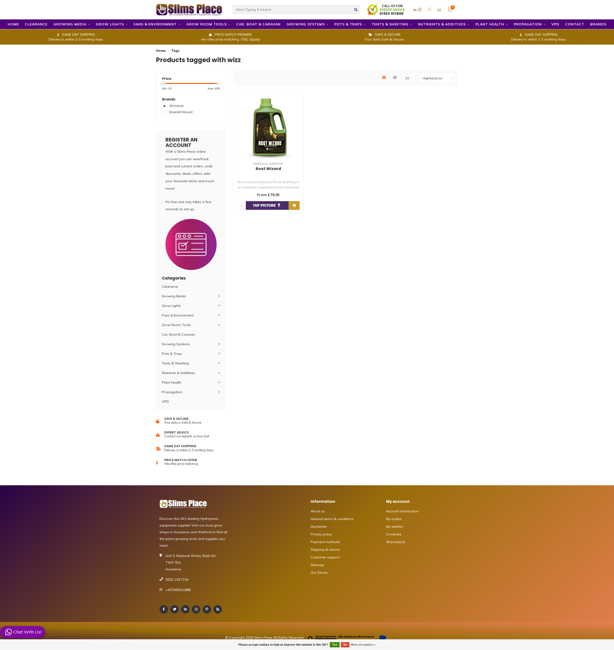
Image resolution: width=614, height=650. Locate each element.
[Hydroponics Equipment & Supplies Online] (189, 9)
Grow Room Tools (206, 24)
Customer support (325, 557)
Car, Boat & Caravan (258, 24)
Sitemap (317, 565)
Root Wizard (268, 168)
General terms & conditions (332, 519)
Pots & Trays (348, 24)
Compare (393, 534)
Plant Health (489, 24)
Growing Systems (306, 24)
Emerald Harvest (181, 112)
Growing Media (69, 24)
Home (13, 24)
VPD (555, 24)
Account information (402, 511)
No (345, 644)
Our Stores (319, 572)
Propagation (528, 24)
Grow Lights (110, 24)
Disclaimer (319, 526)
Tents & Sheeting (390, 24)
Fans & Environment (155, 24)
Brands (598, 24)
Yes (334, 644)
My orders (394, 519)
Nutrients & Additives (442, 24)
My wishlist (394, 526)
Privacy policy (321, 534)
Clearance (36, 24)
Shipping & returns (325, 549)
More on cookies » (363, 644)
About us (318, 511)
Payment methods (325, 542)
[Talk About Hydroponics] (386, 9)
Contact (574, 24)
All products (395, 542)
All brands (176, 106)
